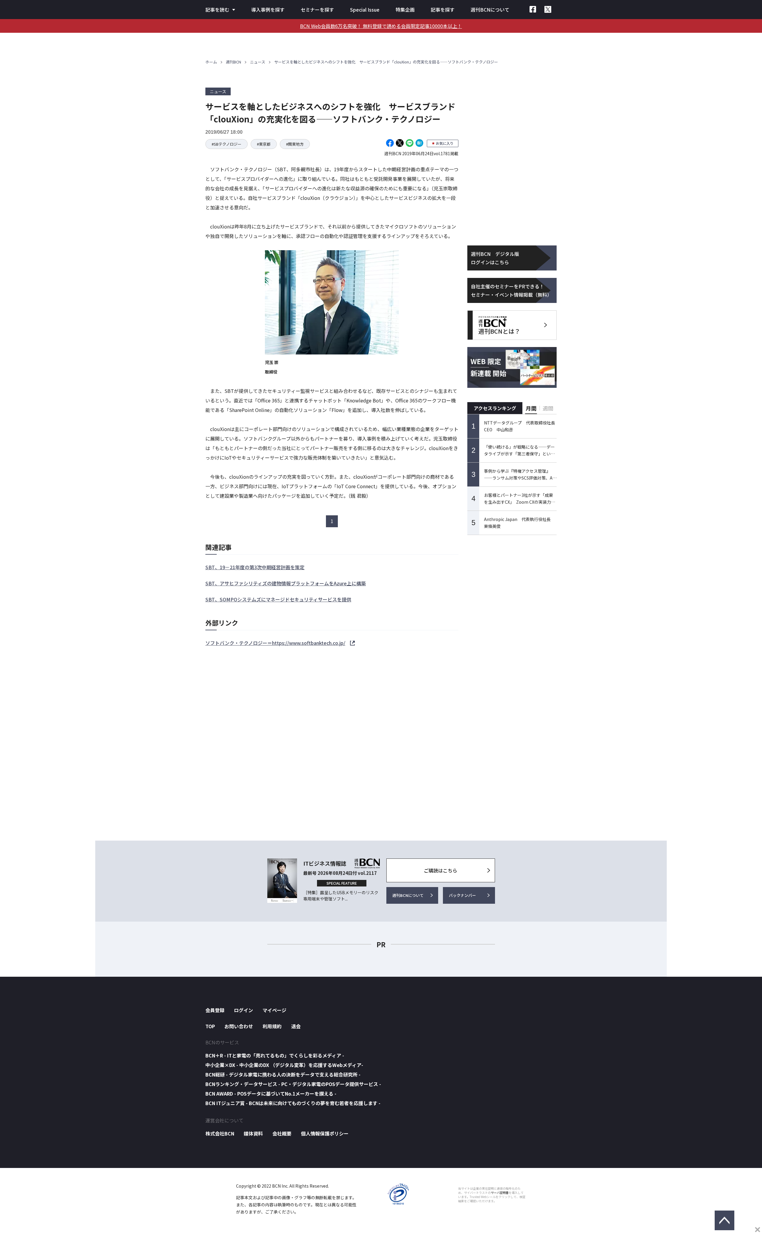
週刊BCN (233, 62)
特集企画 (405, 9)
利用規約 (272, 1026)
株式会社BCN (219, 1133)
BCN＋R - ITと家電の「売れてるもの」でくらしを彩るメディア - (274, 1055)
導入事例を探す (268, 9)
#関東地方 (295, 144)
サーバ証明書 (500, 1193)
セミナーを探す (317, 9)
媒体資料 (253, 1133)
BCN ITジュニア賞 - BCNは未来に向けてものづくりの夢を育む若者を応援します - (292, 1103)
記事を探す (443, 9)
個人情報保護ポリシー (325, 1133)
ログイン (243, 1010)
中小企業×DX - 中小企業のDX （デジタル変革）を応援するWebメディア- (284, 1064)
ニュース (257, 62)
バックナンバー (462, 895)
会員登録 (214, 1010)
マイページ (274, 1010)
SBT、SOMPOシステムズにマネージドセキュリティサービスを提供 (278, 599)
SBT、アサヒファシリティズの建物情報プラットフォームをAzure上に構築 (285, 583)
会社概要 (281, 1133)
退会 (296, 1026)
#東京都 (264, 144)
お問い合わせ (238, 1026)
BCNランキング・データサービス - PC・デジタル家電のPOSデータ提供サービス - (293, 1084)
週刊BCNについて (490, 9)
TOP (210, 1026)
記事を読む (217, 9)
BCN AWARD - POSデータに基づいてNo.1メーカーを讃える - (270, 1093)
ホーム (211, 62)
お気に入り (445, 143)
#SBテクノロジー (226, 144)
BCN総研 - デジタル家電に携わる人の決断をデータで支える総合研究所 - (282, 1074)
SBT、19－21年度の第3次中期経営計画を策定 (255, 567)
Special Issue (365, 9)
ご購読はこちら (440, 870)
